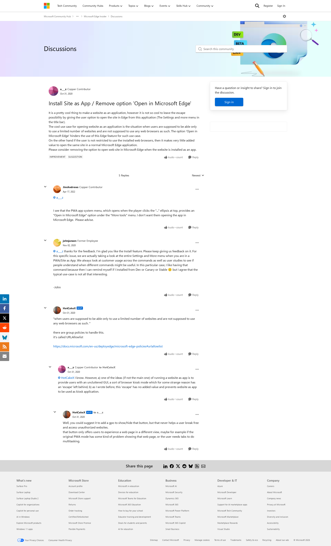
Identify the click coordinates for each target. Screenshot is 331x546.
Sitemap (154, 540)
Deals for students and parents (132, 522)
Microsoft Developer (226, 492)
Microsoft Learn (224, 498)
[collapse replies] (45, 186)
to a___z (98, 412)
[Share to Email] (203, 466)
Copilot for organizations (27, 504)
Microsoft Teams (173, 516)
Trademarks (235, 540)
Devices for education (128, 492)
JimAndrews (70, 187)
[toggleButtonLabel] (284, 16)
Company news (274, 498)
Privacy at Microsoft (276, 504)
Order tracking (75, 510)
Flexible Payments (77, 529)
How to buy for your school (130, 510)
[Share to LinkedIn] (165, 466)
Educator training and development (134, 516)
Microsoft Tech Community (229, 510)
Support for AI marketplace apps (232, 504)
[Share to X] (178, 466)
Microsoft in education (128, 486)
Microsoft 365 (172, 504)
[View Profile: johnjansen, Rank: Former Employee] (57, 243)
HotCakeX (69, 308)
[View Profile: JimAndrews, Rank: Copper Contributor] (57, 189)
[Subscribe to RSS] (197, 466)
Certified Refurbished (78, 516)
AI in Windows (23, 516)
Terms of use (220, 540)
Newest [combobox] (198, 175)
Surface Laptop (23, 492)
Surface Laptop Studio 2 (27, 498)
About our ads (282, 540)
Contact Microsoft (170, 540)
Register (268, 5)
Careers (270, 486)
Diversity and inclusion (277, 516)
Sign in (229, 102)
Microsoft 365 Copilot (176, 522)
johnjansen (69, 241)
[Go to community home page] (47, 6)
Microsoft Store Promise (80, 522)
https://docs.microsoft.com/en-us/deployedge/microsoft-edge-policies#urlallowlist (108, 346)
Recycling (266, 540)
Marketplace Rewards (227, 522)
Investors (271, 510)
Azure (220, 486)
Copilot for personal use (27, 510)
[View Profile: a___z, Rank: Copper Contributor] (53, 91)
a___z (63, 89)
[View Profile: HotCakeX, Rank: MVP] (57, 310)
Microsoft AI (171, 486)
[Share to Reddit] (184, 466)
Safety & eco (252, 540)
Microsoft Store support (80, 498)
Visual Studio (223, 529)
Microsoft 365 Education (129, 504)
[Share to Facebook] (172, 466)
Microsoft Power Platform (177, 510)
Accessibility (273, 522)
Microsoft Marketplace (227, 516)
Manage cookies (202, 540)
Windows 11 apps (24, 529)
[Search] (257, 5)
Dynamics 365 (172, 498)
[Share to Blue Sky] (191, 466)
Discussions (116, 16)
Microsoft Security (174, 492)
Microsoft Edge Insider (95, 16)
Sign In (281, 5)
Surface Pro (21, 486)
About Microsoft (274, 492)
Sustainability (273, 529)
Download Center (77, 492)
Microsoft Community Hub (57, 16)
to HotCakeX (107, 367)
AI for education (125, 529)
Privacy (187, 540)
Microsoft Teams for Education (132, 498)
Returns (72, 504)
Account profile (76, 486)
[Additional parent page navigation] (77, 16)
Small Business (172, 529)
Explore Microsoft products (28, 522)
